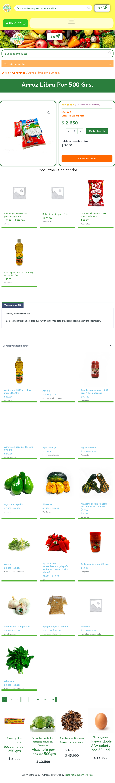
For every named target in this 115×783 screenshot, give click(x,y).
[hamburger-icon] (71, 21)
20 (52, 699)
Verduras (43, 745)
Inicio (5, 72)
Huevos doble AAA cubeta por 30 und (101, 745)
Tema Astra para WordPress (79, 775)
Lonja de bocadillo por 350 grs (14, 746)
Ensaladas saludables (42, 738)
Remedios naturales (42, 741)
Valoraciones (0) (12, 305)
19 (45, 699)
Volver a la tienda (87, 158)
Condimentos (66, 738)
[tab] (12, 305)
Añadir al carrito (97, 131)
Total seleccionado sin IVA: (75, 140)
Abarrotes (18, 72)
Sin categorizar (14, 738)
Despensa (79, 738)
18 (38, 699)
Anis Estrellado (71, 742)
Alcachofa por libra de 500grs (43, 751)
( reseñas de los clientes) (87, 104)
